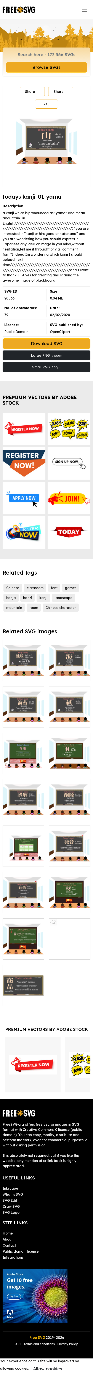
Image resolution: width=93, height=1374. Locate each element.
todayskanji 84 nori (23, 719)
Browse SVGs (46, 67)
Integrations (13, 1257)
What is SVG (13, 1194)
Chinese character (60, 607)
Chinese (12, 588)
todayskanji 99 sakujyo (70, 811)
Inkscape (10, 1188)
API (18, 1344)
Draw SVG (11, 1206)
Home (8, 1233)
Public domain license (21, 1251)
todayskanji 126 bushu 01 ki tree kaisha (23, 948)
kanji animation (67, 953)
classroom (35, 588)
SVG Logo (11, 1212)
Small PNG (46, 367)
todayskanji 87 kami (70, 719)
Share (30, 91)
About (8, 1239)
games (70, 588)
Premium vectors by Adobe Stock (40, 400)
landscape (63, 598)
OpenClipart (60, 332)
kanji (43, 598)
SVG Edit (10, 1200)
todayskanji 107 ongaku (23, 904)
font (54, 588)
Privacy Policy (67, 1344)
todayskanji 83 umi (69, 675)
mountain (14, 607)
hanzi (27, 598)
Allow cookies (47, 1368)
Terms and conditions (39, 1344)
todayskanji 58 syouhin (23, 997)
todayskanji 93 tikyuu (23, 672)
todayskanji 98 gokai (23, 811)
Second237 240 (20, 861)
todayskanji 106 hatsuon (70, 858)
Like (46, 104)
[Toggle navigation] (84, 10)
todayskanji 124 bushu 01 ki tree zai (70, 902)
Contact (9, 1245)
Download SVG (46, 343)
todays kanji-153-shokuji (23, 765)
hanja (11, 598)
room (33, 607)
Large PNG (46, 355)
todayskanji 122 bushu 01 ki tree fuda (70, 762)
